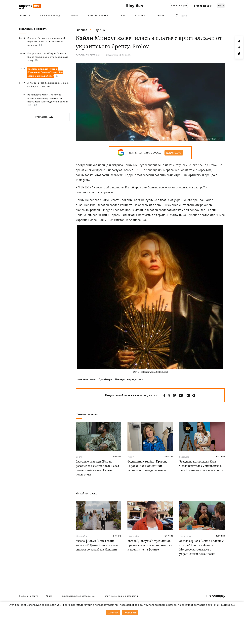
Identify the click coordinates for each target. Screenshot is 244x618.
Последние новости (33, 29)
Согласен (113, 612)
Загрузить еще (44, 117)
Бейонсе (172, 205)
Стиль (121, 15)
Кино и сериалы (98, 15)
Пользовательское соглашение (77, 595)
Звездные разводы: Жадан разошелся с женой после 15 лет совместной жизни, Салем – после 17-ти (97, 468)
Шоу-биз (134, 5)
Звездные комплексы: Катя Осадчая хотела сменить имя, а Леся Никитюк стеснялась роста (201, 466)
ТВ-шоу (74, 15)
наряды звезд (135, 379)
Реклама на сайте (28, 595)
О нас (49, 595)
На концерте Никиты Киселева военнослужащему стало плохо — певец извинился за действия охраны (47, 98)
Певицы (120, 379)
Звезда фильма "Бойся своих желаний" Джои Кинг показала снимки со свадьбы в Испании (97, 545)
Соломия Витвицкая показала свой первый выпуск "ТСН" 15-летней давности (46, 42)
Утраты (159, 15)
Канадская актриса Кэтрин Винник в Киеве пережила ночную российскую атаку (47, 57)
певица (103, 165)
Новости (24, 15)
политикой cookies (224, 605)
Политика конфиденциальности (120, 595)
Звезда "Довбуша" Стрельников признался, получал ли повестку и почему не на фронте (149, 545)
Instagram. (83, 180)
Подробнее (130, 612)
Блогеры (140, 15)
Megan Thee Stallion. (117, 210)
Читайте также (86, 493)
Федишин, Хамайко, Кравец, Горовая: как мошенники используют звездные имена (147, 466)
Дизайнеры (106, 379)
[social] (164, 395)
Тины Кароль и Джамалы (119, 215)
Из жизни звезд (50, 15)
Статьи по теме (87, 414)
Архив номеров (179, 5)
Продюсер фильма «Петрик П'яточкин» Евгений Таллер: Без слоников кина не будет (45, 72)
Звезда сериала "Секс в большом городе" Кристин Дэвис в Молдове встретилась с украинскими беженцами (201, 547)
